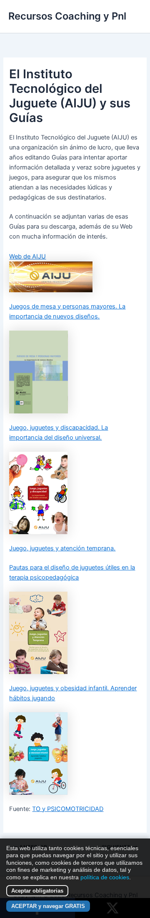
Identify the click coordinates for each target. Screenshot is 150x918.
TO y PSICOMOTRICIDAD (67, 809)
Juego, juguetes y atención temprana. (62, 548)
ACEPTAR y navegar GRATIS (48, 906)
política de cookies (104, 877)
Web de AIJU (27, 256)
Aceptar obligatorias (37, 891)
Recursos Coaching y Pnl (67, 16)
